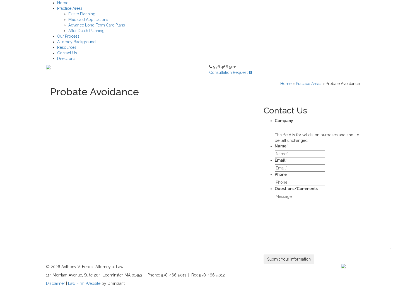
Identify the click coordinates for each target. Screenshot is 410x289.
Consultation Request (229, 72)
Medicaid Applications (88, 19)
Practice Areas (70, 8)
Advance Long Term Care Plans (96, 25)
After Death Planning (86, 30)
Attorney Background (76, 42)
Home (62, 3)
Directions (66, 58)
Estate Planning (81, 14)
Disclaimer (55, 283)
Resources (66, 47)
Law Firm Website (85, 283)
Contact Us (67, 53)
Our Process (68, 36)
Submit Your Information (289, 259)
